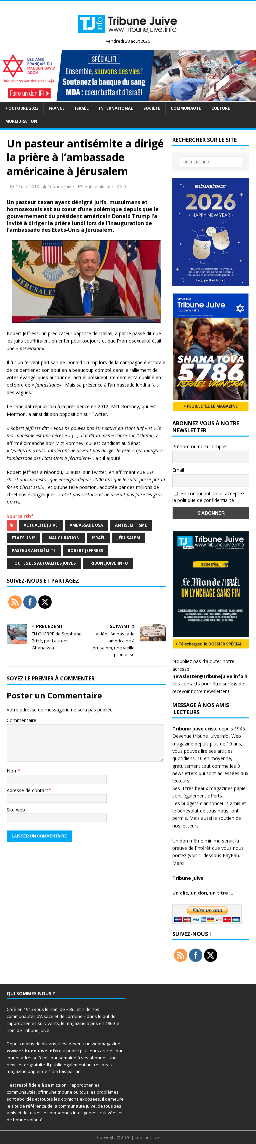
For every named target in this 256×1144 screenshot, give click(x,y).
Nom (12, 770)
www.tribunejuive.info (32, 1051)
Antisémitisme (99, 186)
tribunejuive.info (108, 563)
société (151, 108)
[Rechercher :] (210, 162)
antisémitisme (131, 525)
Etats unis (23, 538)
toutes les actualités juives (44, 563)
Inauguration (63, 538)
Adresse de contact (27, 790)
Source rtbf (20, 516)
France (57, 108)
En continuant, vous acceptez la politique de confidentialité (208, 497)
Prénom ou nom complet (199, 446)
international (116, 108)
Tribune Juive (61, 186)
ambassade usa (86, 525)
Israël (82, 108)
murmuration (21, 121)
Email (178, 470)
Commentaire (21, 720)
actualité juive (41, 525)
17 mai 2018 (27, 186)
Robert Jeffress (85, 550)
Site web (16, 809)
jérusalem (128, 538)
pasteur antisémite (34, 550)
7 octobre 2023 (21, 108)
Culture (220, 108)
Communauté (186, 108)
